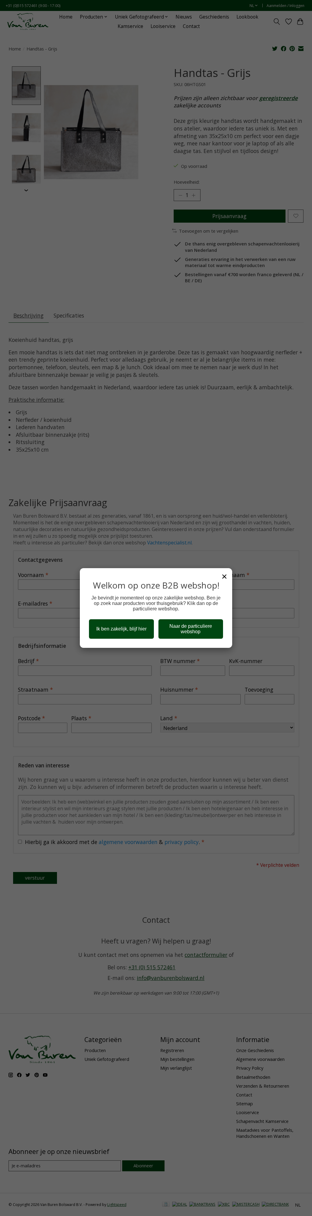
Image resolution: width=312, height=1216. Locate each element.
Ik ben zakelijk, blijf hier (121, 628)
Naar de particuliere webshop (190, 629)
